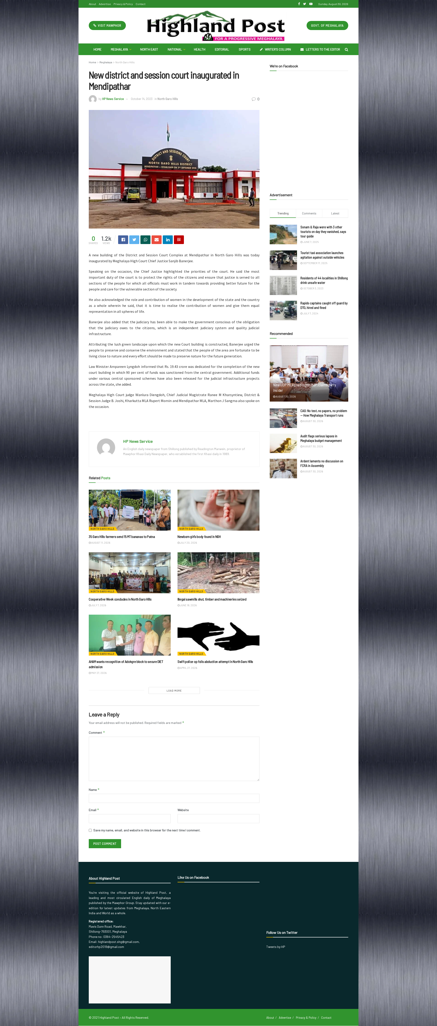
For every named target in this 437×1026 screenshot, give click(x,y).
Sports (245, 49)
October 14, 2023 (141, 99)
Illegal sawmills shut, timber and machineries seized (212, 599)
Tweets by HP (275, 947)
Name (94, 789)
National (175, 49)
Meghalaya (119, 49)
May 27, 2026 (99, 672)
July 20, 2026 (188, 542)
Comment (97, 732)
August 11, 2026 (100, 542)
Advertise (105, 3)
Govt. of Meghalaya (327, 25)
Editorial (222, 49)
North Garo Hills (125, 62)
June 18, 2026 (188, 605)
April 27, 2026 (188, 667)
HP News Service (113, 99)
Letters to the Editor (323, 49)
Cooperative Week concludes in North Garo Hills (120, 599)
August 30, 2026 (285, 396)
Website (183, 810)
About (92, 3)
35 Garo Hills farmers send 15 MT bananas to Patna (122, 536)
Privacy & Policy (123, 3)
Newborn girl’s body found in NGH (199, 536)
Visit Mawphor (109, 25)
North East (149, 49)
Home (98, 49)
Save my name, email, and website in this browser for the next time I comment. (147, 830)
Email (94, 810)
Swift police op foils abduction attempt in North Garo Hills (215, 661)
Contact (140, 3)
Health (199, 49)
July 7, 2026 (98, 605)
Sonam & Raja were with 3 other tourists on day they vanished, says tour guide (323, 231)
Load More (174, 690)
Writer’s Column (278, 49)
